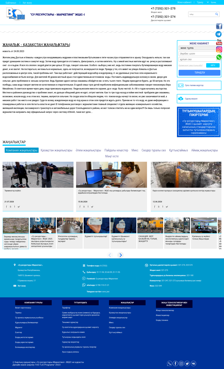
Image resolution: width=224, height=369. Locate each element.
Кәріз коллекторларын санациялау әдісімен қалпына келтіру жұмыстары (184, 191)
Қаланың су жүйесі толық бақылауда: (201, 237)
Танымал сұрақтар (70, 322)
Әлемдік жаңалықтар (118, 318)
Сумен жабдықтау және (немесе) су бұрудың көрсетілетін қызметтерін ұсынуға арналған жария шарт (81, 315)
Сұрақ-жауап (191, 98)
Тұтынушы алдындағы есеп (74, 337)
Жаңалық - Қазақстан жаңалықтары (36, 44)
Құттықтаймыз (178, 150)
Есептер (18, 332)
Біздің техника (162, 320)
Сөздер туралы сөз (154, 150)
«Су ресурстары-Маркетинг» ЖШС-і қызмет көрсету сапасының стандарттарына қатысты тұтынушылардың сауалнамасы (198, 121)
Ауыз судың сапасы (70, 352)
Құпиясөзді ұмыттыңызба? (191, 65)
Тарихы (18, 313)
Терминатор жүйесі (13, 191)
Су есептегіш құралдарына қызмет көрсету (80, 327)
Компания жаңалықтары (21, 150)
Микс (135, 150)
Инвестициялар (162, 315)
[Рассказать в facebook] (7, 208)
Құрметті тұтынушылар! (96, 236)
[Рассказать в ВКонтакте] (11, 208)
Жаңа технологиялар (165, 310)
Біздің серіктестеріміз (24, 342)
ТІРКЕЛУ (200, 72)
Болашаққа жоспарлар (25, 347)
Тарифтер (66, 308)
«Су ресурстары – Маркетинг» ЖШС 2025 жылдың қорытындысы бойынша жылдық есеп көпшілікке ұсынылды (42, 241)
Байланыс (11, 2)
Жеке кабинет (184, 2)
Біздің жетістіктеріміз (24, 337)
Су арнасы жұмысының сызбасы (29, 318)
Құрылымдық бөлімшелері (26, 322)
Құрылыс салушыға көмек (73, 332)
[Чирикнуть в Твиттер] (19, 208)
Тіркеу (200, 2)
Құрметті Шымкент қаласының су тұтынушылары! (121, 238)
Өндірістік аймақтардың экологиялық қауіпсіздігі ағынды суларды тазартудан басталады (177, 240)
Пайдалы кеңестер (116, 150)
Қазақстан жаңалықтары (56, 150)
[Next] (120, 255)
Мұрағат (18, 327)
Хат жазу (27, 2)
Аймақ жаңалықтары (204, 150)
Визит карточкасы (23, 308)
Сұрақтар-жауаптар (70, 342)
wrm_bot (105, 292)
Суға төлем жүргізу (194, 85)
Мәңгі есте (112, 156)
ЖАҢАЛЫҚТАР (14, 142)
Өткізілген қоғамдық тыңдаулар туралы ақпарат (68, 238)
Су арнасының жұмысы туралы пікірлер (79, 347)
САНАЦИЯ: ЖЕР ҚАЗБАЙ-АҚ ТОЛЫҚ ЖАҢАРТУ (148, 238)
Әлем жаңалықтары (88, 150)
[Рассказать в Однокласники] (15, 208)
